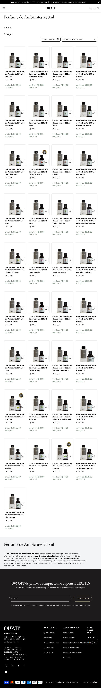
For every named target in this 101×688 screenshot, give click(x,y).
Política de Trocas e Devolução (75, 642)
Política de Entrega (71, 648)
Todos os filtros (48, 39)
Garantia (66, 657)
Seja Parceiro (48, 652)
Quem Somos (48, 633)
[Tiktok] (18, 666)
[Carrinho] (50, 8)
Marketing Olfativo (51, 642)
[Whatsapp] (6, 666)
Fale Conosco (48, 648)
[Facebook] (24, 666)
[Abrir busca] (90, 8)
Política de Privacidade (52, 605)
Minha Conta (68, 633)
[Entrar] (94, 8)
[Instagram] (12, 666)
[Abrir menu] (23, 8)
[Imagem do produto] (15, 57)
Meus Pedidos (69, 638)
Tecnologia (47, 638)
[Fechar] (99, 2)
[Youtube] (6, 672)
